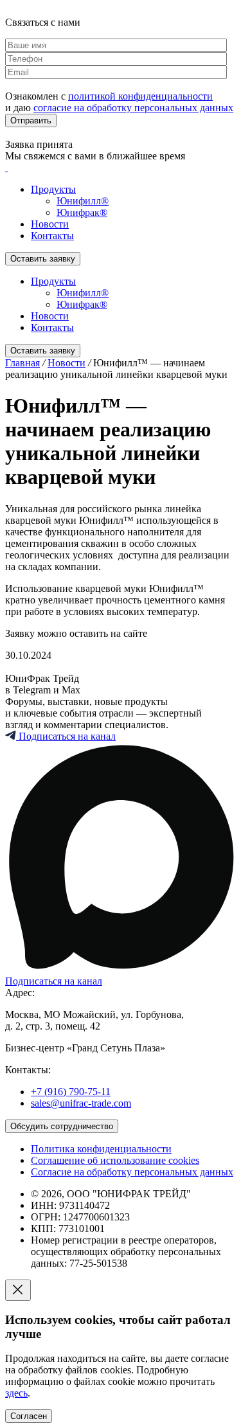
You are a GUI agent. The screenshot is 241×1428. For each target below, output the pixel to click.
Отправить (30, 120)
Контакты (52, 235)
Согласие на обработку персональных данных (132, 1171)
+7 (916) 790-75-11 (71, 1091)
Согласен (28, 1416)
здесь (16, 1393)
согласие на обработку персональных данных (133, 107)
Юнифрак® (82, 212)
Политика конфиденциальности (101, 1148)
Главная (22, 362)
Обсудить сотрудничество (61, 1126)
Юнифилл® (83, 200)
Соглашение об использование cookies (115, 1160)
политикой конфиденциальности (140, 96)
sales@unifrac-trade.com (81, 1103)
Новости (50, 224)
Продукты (53, 189)
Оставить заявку (42, 258)
